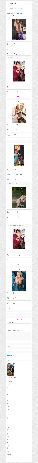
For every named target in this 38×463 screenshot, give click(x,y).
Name (7, 342)
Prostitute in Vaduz (8, 384)
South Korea (8, 448)
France (7, 414)
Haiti (7, 418)
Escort (13, 8)
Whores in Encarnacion (9, 382)
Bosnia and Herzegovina (9, 401)
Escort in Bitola (8, 387)
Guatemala (8, 417)
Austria (7, 397)
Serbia (7, 444)
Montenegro (8, 435)
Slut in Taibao (21, 13)
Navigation (10, 8)
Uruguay (7, 456)
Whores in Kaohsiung (9, 379)
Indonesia (8, 420)
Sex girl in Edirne (8, 388)
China (7, 405)
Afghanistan (8, 392)
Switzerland (8, 451)
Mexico (7, 432)
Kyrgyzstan (8, 427)
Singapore (8, 445)
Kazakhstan (8, 426)
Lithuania (7, 430)
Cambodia (8, 403)
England (7, 412)
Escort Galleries (19, 319)
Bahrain (7, 398)
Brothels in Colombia (9, 385)
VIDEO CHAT (16, 8)
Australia (7, 396)
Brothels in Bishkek (9, 383)
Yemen (7, 459)
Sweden (7, 450)
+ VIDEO (18, 96)
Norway (7, 439)
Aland (7, 393)
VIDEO (15, 138)
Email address (8, 346)
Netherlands (8, 436)
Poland (7, 442)
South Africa (8, 447)
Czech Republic (8, 409)
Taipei (21, 8)
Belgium (7, 399)
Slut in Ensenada (8, 386)
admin (8, 322)
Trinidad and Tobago (9, 454)
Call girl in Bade (18, 13)
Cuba (7, 408)
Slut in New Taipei (14, 13)
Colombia (8, 406)
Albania (7, 394)
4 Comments (16, 322)
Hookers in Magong (9, 324)
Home (7, 8)
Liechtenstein (8, 429)
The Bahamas (8, 453)
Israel (7, 423)
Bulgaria (7, 402)
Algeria (7, 395)
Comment (8, 331)
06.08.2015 (10, 322)
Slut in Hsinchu (8, 380)
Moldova (7, 433)
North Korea (8, 438)
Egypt (7, 411)
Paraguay (8, 441)
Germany (7, 415)
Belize (7, 400)
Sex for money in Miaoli (9, 381)
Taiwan (19, 8)
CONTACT (15, 54)
